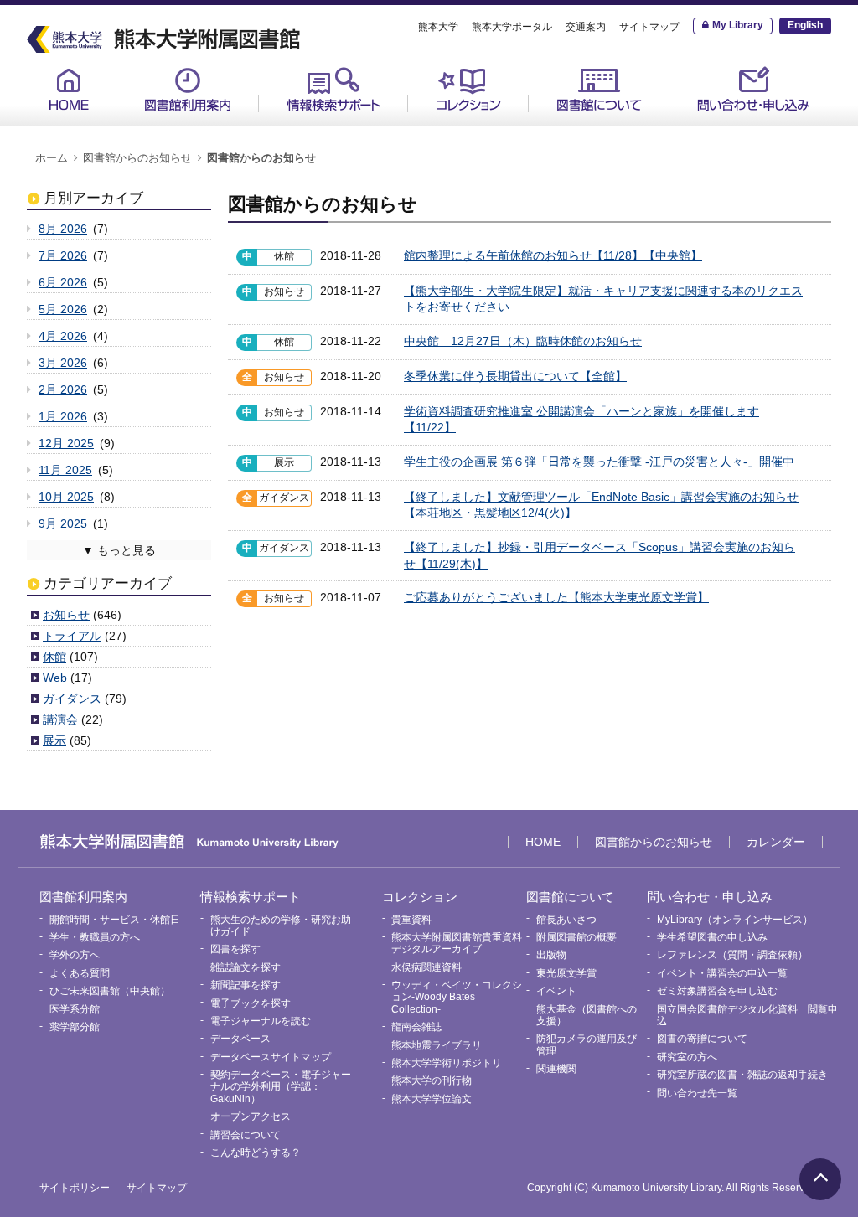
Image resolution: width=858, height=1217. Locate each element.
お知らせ (66, 614)
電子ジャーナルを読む (260, 1021)
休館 (54, 656)
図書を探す (235, 949)
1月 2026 (63, 416)
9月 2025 (63, 523)
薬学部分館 (74, 1027)
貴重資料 (446, 126)
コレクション (468, 89)
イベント (556, 991)
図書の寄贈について (702, 1038)
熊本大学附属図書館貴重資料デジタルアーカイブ (456, 943)
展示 (54, 740)
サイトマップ (649, 27)
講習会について (245, 1135)
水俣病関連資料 (426, 967)
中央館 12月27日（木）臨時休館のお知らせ (523, 341)
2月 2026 (63, 389)
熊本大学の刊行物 (431, 1080)
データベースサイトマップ (270, 1057)
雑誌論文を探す (245, 967)
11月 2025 (65, 470)
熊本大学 (438, 27)
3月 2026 (63, 363)
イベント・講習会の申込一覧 (722, 973)
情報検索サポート (333, 89)
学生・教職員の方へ (94, 937)
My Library (737, 25)
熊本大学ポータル (512, 27)
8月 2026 (63, 229)
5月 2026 (63, 309)
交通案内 (586, 27)
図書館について (599, 89)
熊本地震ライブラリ (436, 1045)
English (805, 25)
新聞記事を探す (245, 985)
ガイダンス (72, 698)
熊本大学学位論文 (431, 1099)
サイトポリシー (74, 1188)
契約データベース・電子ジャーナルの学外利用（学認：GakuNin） (280, 1087)
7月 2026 (63, 255)
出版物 (551, 955)
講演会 (60, 719)
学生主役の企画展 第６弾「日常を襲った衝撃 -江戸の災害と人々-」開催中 (599, 461)
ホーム (51, 158)
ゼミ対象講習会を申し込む (717, 991)
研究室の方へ (687, 1057)
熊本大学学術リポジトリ (446, 1063)
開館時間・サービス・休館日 (208, 126)
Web (55, 677)
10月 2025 (66, 497)
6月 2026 (63, 282)
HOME (69, 89)
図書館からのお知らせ (137, 158)
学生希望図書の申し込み (712, 937)
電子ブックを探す (250, 1003)
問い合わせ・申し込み (753, 89)
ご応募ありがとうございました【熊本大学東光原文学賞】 (556, 597)
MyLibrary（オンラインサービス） (758, 133)
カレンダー (776, 841)
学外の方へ (74, 955)
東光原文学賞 (566, 973)
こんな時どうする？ (255, 1152)
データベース (240, 1038)
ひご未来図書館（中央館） (109, 991)
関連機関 (556, 1069)
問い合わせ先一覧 (697, 1093)
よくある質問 (79, 973)
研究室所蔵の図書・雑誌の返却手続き (742, 1074)
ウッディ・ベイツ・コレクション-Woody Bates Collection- (456, 997)
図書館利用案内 (187, 89)
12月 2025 (66, 443)
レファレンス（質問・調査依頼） (732, 955)
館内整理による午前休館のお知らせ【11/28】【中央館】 (553, 255)
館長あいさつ (579, 126)
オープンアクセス (250, 1116)
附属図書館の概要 (576, 937)
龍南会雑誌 (416, 1027)
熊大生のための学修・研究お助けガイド (350, 133)
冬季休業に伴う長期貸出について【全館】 (515, 376)
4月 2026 (63, 336)
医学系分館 (74, 1009)
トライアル (72, 635)
